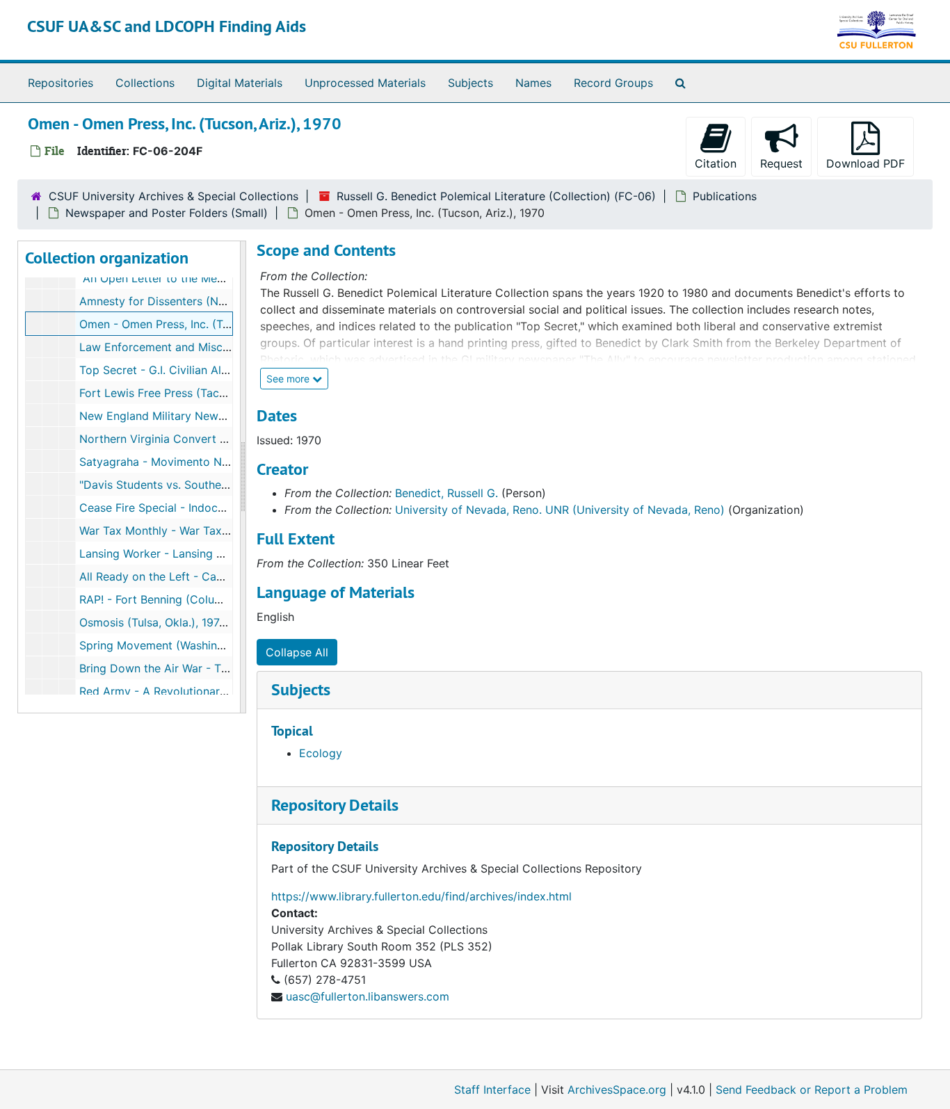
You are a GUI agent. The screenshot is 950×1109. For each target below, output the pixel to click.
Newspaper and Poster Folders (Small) (166, 213)
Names (533, 83)
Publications (725, 196)
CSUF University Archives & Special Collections (173, 196)
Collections (145, 83)
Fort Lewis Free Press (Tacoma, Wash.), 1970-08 (206, 393)
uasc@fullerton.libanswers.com (367, 996)
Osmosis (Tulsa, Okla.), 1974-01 (161, 622)
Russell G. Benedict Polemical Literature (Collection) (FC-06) (496, 196)
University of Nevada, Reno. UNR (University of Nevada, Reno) (560, 510)
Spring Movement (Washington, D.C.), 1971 (191, 645)
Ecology (320, 753)
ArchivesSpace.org (616, 1089)
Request (781, 163)
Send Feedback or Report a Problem (812, 1089)
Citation (715, 163)
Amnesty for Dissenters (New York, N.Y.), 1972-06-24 (219, 301)
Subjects (470, 83)
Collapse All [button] (297, 652)
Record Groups (613, 83)
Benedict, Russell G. (446, 493)
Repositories (60, 83)
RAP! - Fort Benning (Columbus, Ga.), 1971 (189, 599)
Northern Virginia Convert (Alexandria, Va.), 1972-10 (216, 439)
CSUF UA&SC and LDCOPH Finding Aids (166, 26)
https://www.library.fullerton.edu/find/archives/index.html (421, 896)
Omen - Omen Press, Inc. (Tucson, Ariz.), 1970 (199, 324)
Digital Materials (239, 83)
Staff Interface (492, 1089)
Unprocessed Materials (365, 83)
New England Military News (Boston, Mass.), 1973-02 (219, 416)
